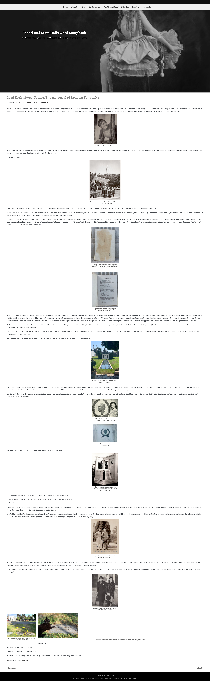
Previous (12, 668)
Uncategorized (22, 660)
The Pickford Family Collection (116, 7)
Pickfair (135, 7)
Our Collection (94, 7)
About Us (74, 7)
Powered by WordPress (105, 675)
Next (199, 668)
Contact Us (146, 7)
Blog (83, 7)
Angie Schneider (42, 102)
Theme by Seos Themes (128, 678)
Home (65, 7)
